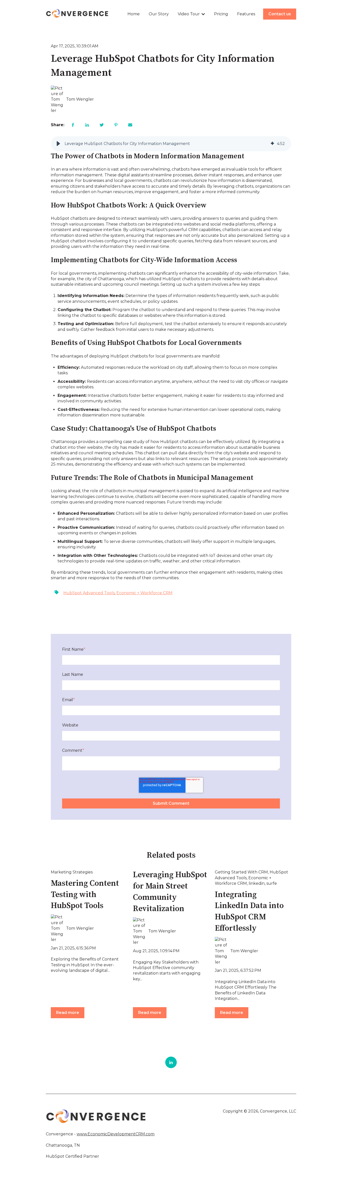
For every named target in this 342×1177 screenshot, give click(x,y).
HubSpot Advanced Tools (89, 593)
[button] (58, 144)
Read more (67, 1012)
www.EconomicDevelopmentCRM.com (115, 1134)
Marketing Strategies (72, 872)
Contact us (279, 14)
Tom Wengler (80, 99)
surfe (271, 883)
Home (133, 14)
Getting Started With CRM (241, 872)
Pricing (221, 14)
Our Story (159, 14)
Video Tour (189, 14)
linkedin (257, 883)
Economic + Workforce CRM (144, 593)
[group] (171, 143)
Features (246, 14)
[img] (272, 144)
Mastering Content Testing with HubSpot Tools (85, 894)
